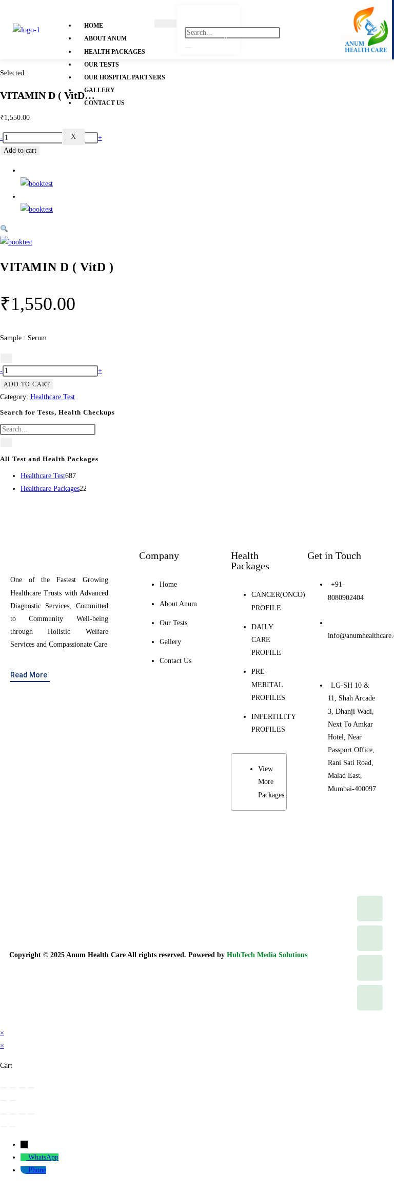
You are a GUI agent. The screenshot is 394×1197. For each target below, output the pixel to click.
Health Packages (114, 51)
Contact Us (104, 103)
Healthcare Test (52, 397)
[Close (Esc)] (31, 1088)
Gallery (99, 90)
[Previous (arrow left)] (3, 1101)
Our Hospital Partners (124, 77)
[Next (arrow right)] (12, 1101)
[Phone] (24, 1170)
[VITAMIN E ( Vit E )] (37, 209)
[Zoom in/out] (3, 1088)
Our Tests (101, 64)
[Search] (188, 48)
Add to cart (20, 150)
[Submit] (6, 442)
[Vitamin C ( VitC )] (37, 184)
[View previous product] (23, 170)
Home (93, 25)
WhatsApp (43, 1157)
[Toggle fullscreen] (12, 1088)
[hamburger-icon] (165, 23)
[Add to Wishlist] (6, 358)
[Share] (22, 1088)
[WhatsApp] (24, 1157)
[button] (4, 229)
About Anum (105, 38)
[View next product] (23, 196)
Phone (37, 1170)
